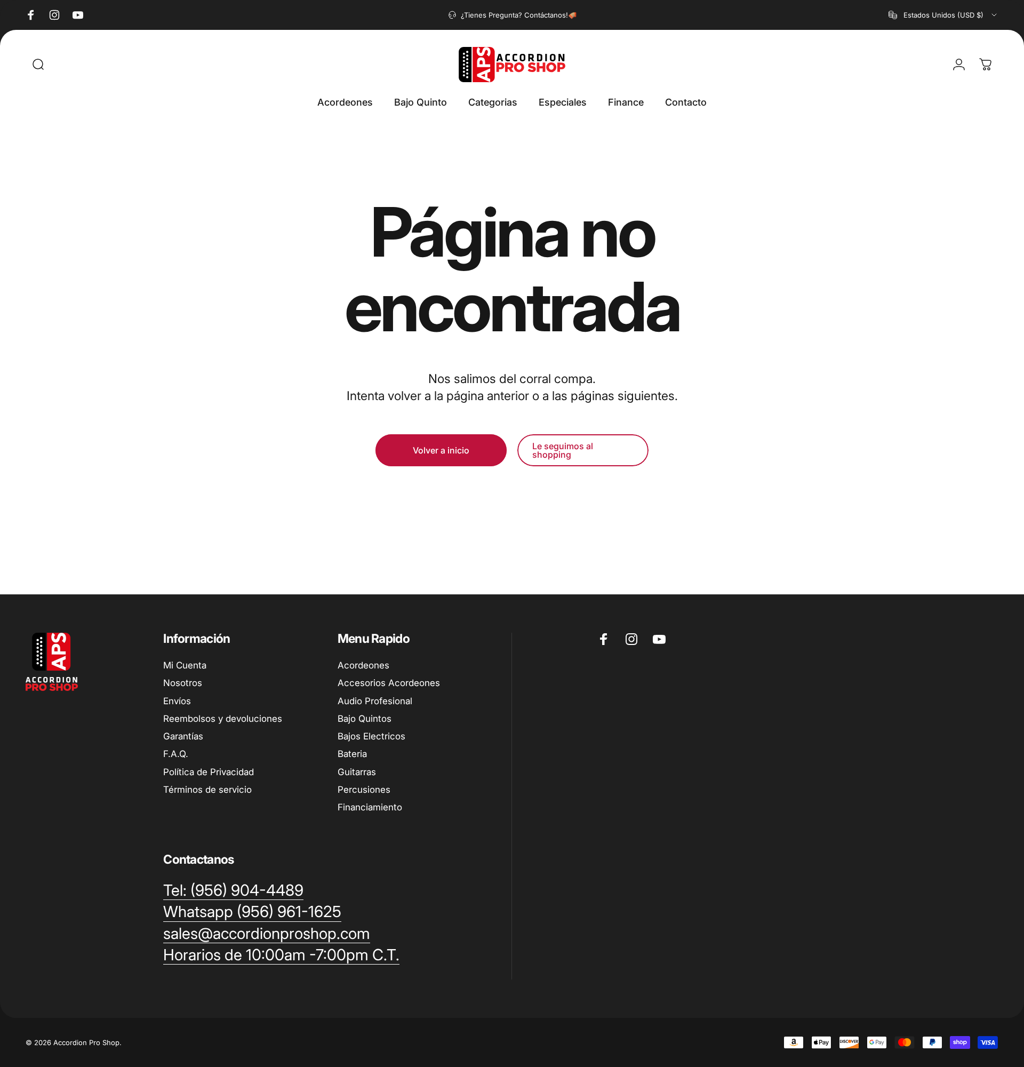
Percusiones (364, 789)
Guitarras (357, 772)
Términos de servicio (207, 789)
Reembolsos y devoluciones (222, 718)
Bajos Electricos (371, 736)
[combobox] (943, 15)
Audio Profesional (375, 701)
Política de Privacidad (208, 772)
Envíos (177, 701)
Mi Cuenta (184, 665)
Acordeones (363, 665)
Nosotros (182, 683)
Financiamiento (370, 807)
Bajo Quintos (364, 718)
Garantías (183, 736)
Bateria (352, 754)
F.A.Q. (175, 754)
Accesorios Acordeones (389, 683)
